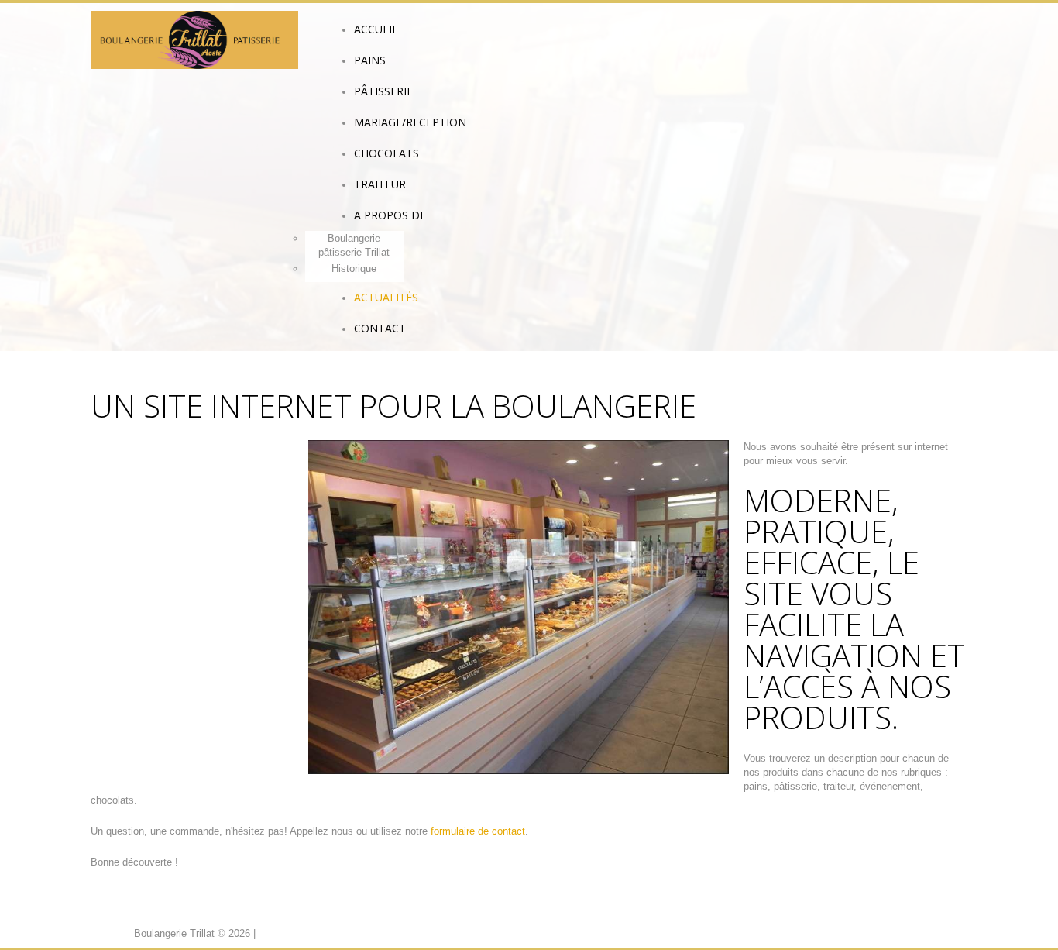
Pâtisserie (383, 91)
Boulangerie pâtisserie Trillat (354, 245)
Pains (370, 60)
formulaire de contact (478, 831)
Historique (353, 268)
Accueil (376, 29)
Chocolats (386, 153)
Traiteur (380, 184)
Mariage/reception (410, 122)
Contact (380, 328)
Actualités (386, 297)
